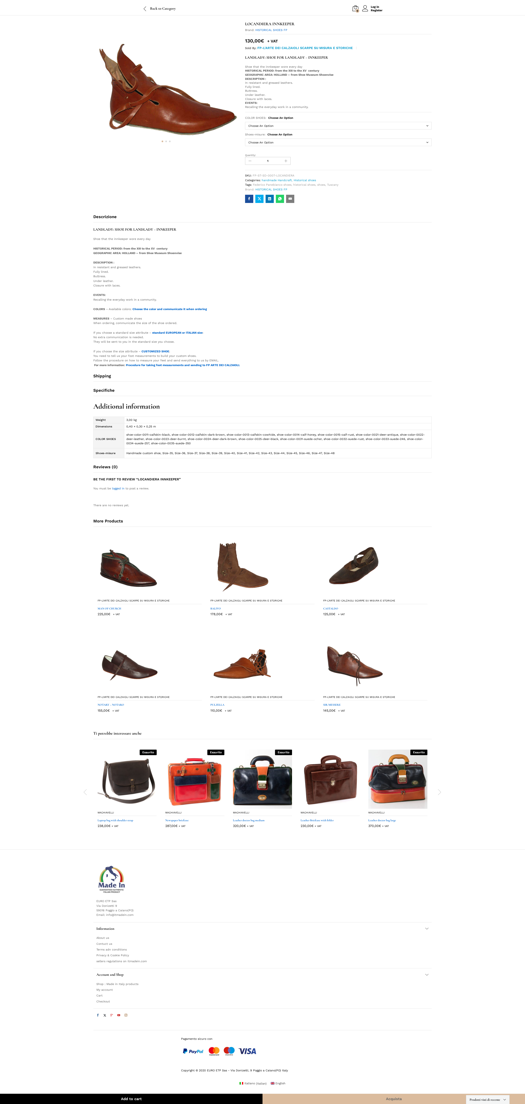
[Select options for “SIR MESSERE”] (370, 690)
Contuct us (104, 943)
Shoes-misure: (268, 134)
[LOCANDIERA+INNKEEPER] (259, 199)
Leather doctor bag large (382, 820)
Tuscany (332, 184)
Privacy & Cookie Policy (112, 955)
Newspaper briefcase (177, 820)
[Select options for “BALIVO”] (257, 594)
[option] (127, 791)
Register (376, 10)
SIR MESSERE (332, 705)
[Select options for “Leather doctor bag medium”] (257, 806)
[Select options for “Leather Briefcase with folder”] (325, 806)
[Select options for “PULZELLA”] (257, 690)
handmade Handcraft (277, 180)
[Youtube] (118, 1015)
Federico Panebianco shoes (272, 184)
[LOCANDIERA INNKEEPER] (249, 199)
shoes (321, 184)
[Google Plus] (111, 1015)
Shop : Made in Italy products (117, 984)
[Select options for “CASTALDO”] (370, 594)
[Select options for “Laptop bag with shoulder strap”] (122, 806)
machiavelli (106, 812)
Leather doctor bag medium (249, 820)
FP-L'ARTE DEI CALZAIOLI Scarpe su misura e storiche (305, 48)
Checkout (103, 1001)
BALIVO (215, 608)
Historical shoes (305, 180)
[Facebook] (97, 1015)
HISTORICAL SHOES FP (271, 30)
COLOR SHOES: (269, 117)
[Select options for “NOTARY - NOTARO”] (145, 690)
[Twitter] (104, 1015)
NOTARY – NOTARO (111, 705)
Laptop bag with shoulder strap (115, 820)
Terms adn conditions (111, 949)
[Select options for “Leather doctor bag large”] (393, 806)
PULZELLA (217, 705)
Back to (155, 8)
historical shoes (304, 184)
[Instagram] (126, 1015)
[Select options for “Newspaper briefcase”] (190, 806)
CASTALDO (330, 608)
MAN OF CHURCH (109, 608)
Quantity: (250, 155)
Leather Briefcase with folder (317, 820)
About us (102, 937)
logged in (118, 488)
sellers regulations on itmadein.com (121, 961)
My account (104, 989)
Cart (99, 995)
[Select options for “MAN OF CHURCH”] (145, 594)
